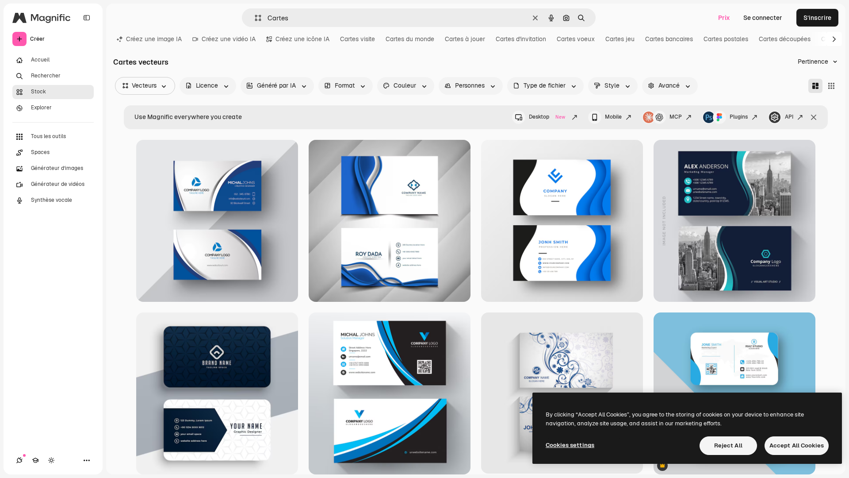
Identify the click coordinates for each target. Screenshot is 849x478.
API (789, 116)
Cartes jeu (620, 39)
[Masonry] (815, 86)
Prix (724, 18)
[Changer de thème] (51, 460)
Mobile (613, 116)
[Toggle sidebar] (87, 18)
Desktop (547, 116)
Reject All (728, 445)
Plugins (739, 116)
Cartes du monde (410, 39)
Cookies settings (570, 445)
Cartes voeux (576, 39)
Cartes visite (357, 39)
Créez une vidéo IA (229, 39)
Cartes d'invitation (521, 39)
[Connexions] (19, 460)
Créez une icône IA (302, 39)
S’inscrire (817, 18)
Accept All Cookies (796, 445)
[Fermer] (813, 117)
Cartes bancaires (669, 39)
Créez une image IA (154, 39)
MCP (675, 116)
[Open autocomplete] (254, 18)
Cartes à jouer (465, 39)
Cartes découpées (785, 39)
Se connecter (762, 18)
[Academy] (35, 460)
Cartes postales (726, 39)
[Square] (831, 86)
